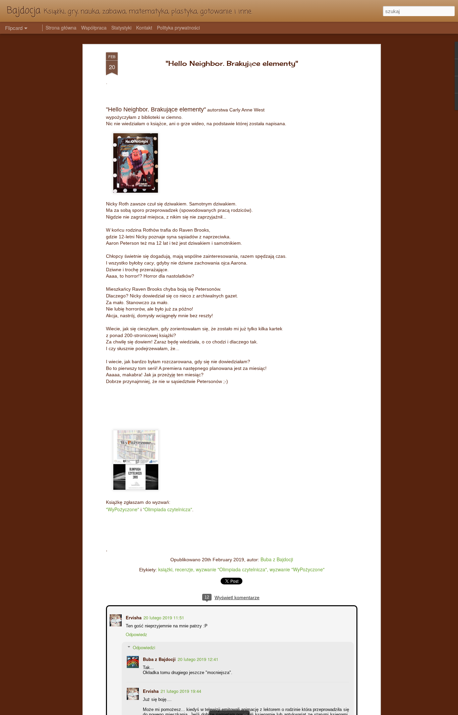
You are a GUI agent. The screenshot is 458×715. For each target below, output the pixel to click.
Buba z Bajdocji (277, 559)
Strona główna (61, 27)
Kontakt (144, 27)
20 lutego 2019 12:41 (197, 658)
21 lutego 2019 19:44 (180, 690)
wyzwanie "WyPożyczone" (297, 569)
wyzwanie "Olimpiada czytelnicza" (231, 569)
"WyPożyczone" (122, 509)
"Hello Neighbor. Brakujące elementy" (232, 63)
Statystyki (121, 27)
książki (165, 569)
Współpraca (94, 27)
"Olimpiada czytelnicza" (167, 509)
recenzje (184, 569)
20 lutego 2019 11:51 (163, 617)
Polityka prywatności (178, 27)
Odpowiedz (136, 633)
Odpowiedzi (143, 647)
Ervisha (133, 617)
